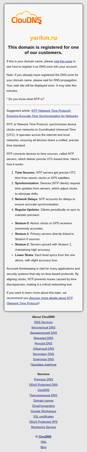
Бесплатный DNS (43, 327)
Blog (43, 447)
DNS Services (43, 322)
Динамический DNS (43, 332)
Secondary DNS (43, 354)
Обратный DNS (43, 348)
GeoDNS (43, 390)
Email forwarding (43, 405)
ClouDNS (44, 436)
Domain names (43, 400)
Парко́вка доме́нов (43, 364)
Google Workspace (43, 411)
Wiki (43, 442)
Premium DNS (43, 379)
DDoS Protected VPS (43, 421)
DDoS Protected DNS (43, 384)
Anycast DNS (43, 343)
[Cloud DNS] (26, 18)
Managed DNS (43, 338)
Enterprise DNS (43, 359)
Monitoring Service (43, 427)
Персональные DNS (43, 395)
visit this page (63, 61)
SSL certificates (43, 416)
